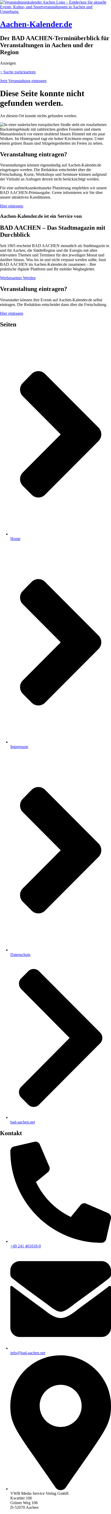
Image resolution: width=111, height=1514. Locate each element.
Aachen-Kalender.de (36, 24)
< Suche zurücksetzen (18, 72)
